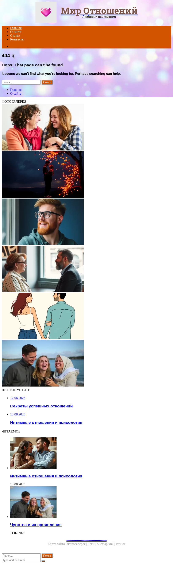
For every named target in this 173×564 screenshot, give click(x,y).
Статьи (15, 35)
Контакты (17, 39)
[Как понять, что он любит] (86, 222)
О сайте (15, 32)
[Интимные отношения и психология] (90, 453)
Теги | (92, 544)
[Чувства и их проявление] (86, 363)
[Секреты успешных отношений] (86, 127)
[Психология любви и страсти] (86, 175)
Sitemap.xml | (106, 544)
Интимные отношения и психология (46, 476)
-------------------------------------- (86, 540)
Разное (121, 544)
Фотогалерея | (77, 544)
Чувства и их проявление (36, 524)
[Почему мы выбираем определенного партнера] (86, 316)
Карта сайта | (57, 544)
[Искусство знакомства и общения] (86, 269)
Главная (16, 28)
